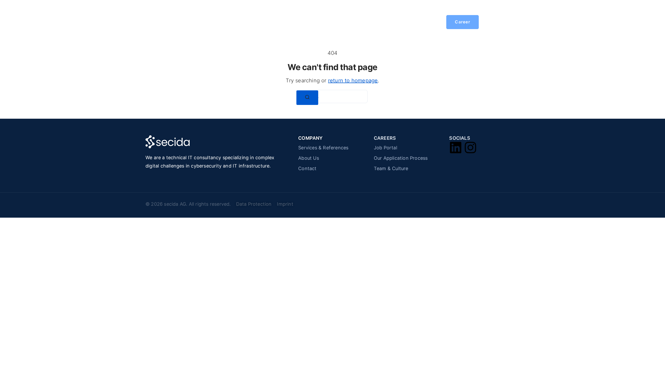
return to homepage (353, 80)
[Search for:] (332, 96)
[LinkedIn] (455, 147)
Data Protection (255, 204)
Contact (307, 168)
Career (325, 22)
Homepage (220, 22)
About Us (308, 158)
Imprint (285, 204)
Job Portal (385, 147)
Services (252, 22)
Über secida (286, 22)
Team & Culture (391, 168)
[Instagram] (470, 147)
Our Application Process (401, 158)
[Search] (307, 97)
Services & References (323, 147)
